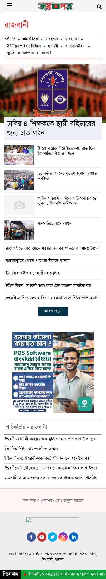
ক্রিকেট (46, 53)
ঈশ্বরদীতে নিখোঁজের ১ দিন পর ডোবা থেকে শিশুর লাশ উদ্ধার (52, 298)
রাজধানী (16, 25)
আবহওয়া (51, 39)
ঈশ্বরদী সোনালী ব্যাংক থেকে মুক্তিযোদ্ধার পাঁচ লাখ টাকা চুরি (50, 439)
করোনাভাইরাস (75, 46)
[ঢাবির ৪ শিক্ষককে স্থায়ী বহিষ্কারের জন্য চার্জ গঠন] (53, 93)
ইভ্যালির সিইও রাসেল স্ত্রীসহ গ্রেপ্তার (33, 273)
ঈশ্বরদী (53, 46)
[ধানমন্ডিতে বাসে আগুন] (20, 230)
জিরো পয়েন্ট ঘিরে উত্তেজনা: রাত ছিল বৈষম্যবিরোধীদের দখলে (66, 151)
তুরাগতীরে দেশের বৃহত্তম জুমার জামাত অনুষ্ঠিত (67, 176)
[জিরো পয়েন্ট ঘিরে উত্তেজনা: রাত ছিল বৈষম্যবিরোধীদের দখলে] (20, 155)
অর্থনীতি (9, 39)
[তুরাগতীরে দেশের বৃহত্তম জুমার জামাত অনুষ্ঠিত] (20, 180)
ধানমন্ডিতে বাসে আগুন (54, 223)
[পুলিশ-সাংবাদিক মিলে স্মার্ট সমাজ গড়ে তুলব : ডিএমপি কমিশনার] (20, 205)
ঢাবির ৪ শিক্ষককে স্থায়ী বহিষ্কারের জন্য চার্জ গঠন (51, 128)
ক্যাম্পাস (28, 53)
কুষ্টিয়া (11, 53)
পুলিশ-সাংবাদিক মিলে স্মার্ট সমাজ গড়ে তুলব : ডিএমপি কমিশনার (67, 201)
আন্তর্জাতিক (30, 39)
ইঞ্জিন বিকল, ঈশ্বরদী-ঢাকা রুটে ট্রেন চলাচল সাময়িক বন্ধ (48, 285)
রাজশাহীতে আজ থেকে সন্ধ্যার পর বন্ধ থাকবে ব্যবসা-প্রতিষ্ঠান (52, 248)
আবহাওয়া (72, 39)
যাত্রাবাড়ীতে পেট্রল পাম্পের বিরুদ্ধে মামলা (38, 260)
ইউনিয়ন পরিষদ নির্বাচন (24, 46)
